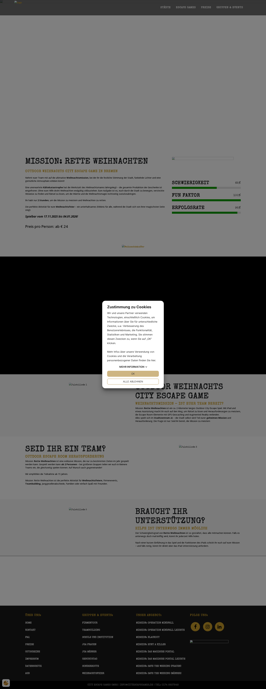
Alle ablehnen (133, 381)
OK (133, 373)
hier (153, 360)
